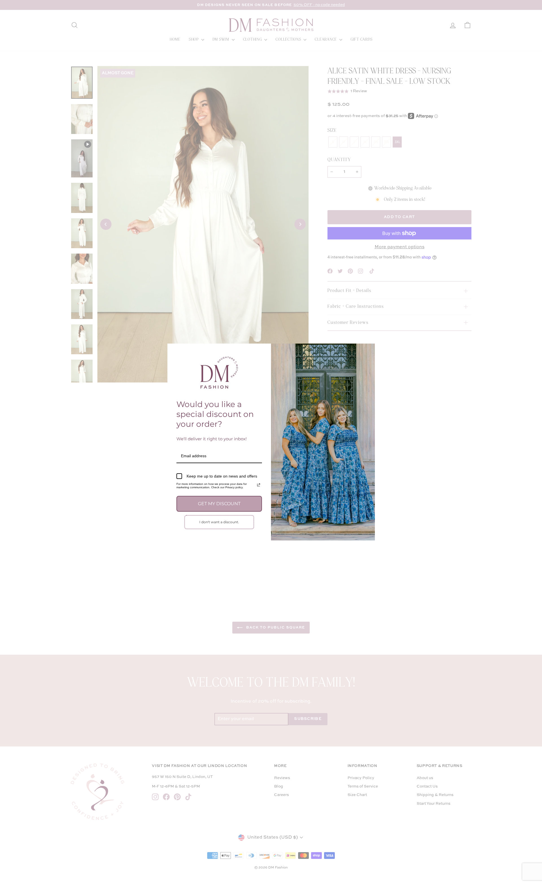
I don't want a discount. (219, 522)
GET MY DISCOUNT (219, 503)
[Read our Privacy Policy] (258, 484)
